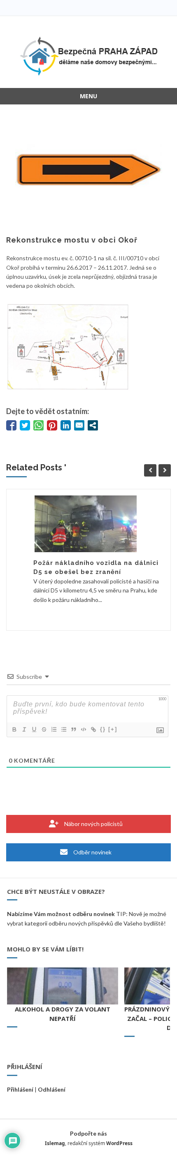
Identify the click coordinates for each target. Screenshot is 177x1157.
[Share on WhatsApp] (38, 425)
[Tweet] (25, 425)
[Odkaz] (93, 729)
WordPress (119, 1143)
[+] (112, 729)
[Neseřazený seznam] (63, 729)
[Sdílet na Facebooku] (11, 425)
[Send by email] (79, 425)
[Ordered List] (53, 729)
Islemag (55, 1143)
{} (103, 729)
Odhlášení (51, 1089)
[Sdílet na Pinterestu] (52, 425)
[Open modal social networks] (93, 425)
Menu (88, 96)
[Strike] (44, 729)
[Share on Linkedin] (66, 425)
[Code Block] (83, 729)
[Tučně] (14, 729)
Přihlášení (20, 1089)
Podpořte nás (88, 1133)
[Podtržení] (34, 729)
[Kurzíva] (24, 729)
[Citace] (73, 729)
